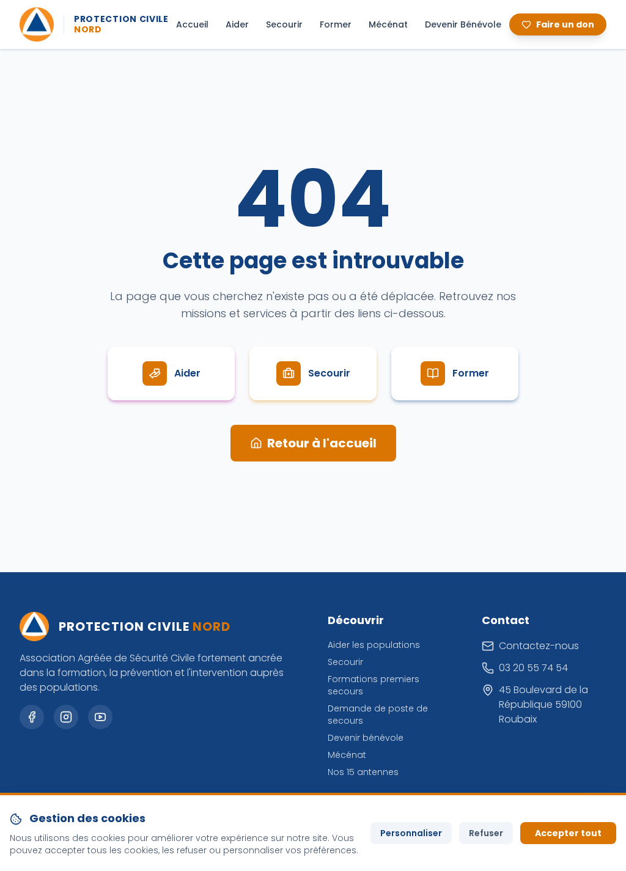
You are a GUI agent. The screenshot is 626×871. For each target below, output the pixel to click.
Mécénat (388, 24)
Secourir (284, 24)
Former (336, 24)
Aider (237, 24)
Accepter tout (568, 833)
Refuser (486, 833)
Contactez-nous (539, 646)
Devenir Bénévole (463, 24)
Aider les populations (374, 645)
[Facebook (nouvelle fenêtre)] (32, 717)
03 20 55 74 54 (533, 668)
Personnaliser (411, 833)
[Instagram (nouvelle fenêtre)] (66, 717)
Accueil (192, 24)
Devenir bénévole (365, 738)
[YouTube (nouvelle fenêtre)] (100, 717)
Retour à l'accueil (322, 443)
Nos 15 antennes (363, 772)
